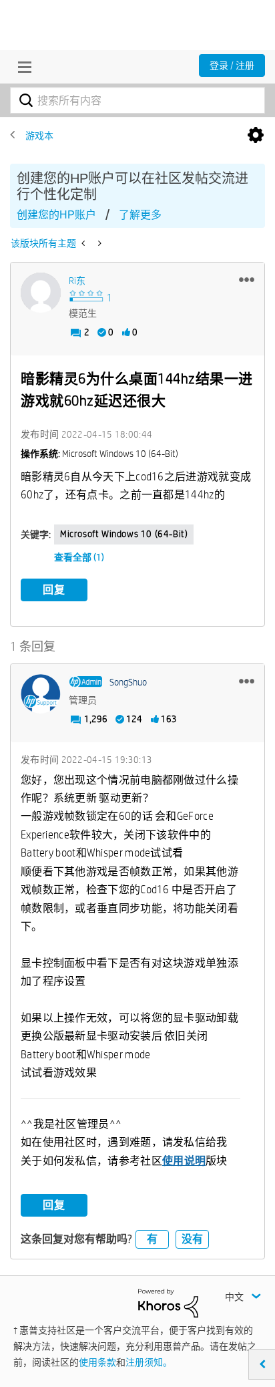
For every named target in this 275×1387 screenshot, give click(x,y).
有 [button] (152, 1239)
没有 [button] (192, 1239)
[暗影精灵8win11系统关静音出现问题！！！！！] (84, 243)
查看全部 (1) (79, 557)
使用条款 (97, 1362)
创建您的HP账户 (56, 214)
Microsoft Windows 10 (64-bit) (124, 534)
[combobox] (137, 100)
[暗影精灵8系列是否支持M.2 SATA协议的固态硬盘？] (98, 243)
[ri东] (41, 293)
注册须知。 (148, 1362)
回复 (54, 590)
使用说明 (184, 1161)
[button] (246, 279)
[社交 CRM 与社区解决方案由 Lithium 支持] (168, 1302)
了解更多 (140, 214)
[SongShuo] (41, 694)
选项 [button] (255, 136)
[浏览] (21, 67)
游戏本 (39, 136)
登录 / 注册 (232, 65)
